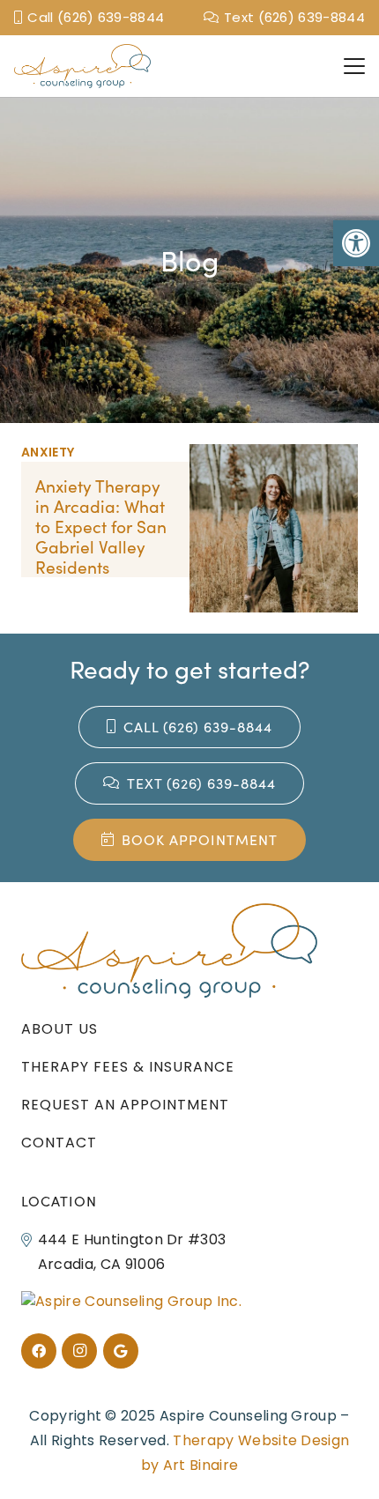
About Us (59, 1029)
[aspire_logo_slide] (82, 66)
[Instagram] (79, 1351)
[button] (356, 243)
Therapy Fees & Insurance (127, 1067)
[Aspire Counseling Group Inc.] (131, 1301)
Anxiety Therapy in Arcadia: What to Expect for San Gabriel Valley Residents (101, 526)
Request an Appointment (125, 1105)
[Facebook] (38, 1351)
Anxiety (47, 452)
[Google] (120, 1351)
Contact (59, 1142)
